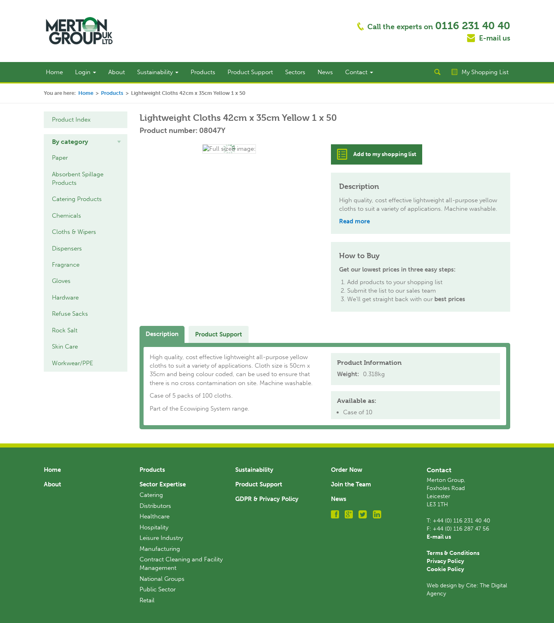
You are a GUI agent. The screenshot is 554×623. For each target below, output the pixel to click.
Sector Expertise (163, 484)
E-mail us (494, 38)
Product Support (250, 72)
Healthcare (155, 516)
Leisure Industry (161, 538)
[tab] (85, 142)
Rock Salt (64, 330)
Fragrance (65, 264)
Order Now (346, 469)
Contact (357, 72)
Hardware (65, 297)
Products (203, 72)
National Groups (162, 578)
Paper (60, 157)
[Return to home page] (79, 30)
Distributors (155, 506)
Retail (147, 600)
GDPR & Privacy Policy (266, 499)
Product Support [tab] (218, 334)
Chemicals (66, 215)
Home (54, 72)
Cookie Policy (445, 569)
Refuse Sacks (70, 313)
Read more (354, 221)
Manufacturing (160, 548)
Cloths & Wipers (74, 231)
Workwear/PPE (72, 363)
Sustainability (155, 72)
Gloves (61, 281)
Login (83, 72)
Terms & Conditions (453, 553)
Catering (151, 495)
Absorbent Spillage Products (77, 178)
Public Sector (158, 589)
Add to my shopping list (384, 154)
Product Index (71, 119)
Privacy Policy (445, 561)
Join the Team (351, 484)
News (325, 72)
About (116, 72)
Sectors (295, 72)
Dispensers (67, 248)
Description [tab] (162, 334)
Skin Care (65, 346)
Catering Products (77, 199)
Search (437, 72)
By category (70, 142)
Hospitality (154, 527)
